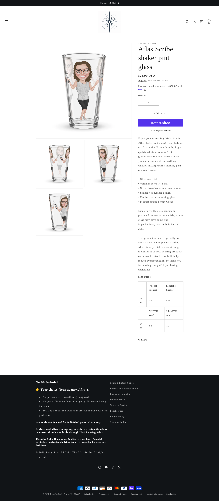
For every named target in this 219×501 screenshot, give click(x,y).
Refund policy (89, 494)
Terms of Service (118, 405)
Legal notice (171, 494)
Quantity (142, 95)
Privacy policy (105, 494)
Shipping (142, 80)
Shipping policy (137, 494)
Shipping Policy (118, 422)
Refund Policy (117, 416)
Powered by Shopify (72, 494)
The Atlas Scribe (56, 494)
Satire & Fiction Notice (122, 382)
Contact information (155, 494)
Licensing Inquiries (120, 394)
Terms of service (120, 494)
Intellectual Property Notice (124, 388)
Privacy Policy (117, 399)
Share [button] (144, 339)
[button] (6, 21)
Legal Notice (116, 411)
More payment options (161, 130)
